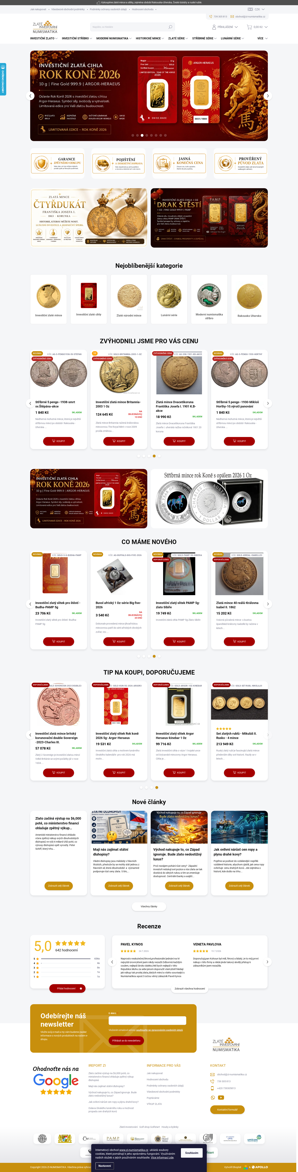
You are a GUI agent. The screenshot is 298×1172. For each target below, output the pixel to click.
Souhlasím (191, 1153)
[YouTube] (221, 1096)
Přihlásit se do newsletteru (126, 1040)
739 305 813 (224, 1081)
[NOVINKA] (239, 575)
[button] (36, 96)
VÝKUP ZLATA (154, 1104)
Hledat (170, 27)
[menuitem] (44, 38)
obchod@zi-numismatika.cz (232, 1074)
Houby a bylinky (170, 1127)
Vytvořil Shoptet (232, 1167)
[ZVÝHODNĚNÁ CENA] (58, 374)
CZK (257, 9)
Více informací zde (162, 1157)
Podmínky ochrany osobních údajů (108, 9)
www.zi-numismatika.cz (133, 1150)
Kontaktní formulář (227, 1109)
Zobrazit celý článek (58, 885)
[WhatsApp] (212, 1096)
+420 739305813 (226, 1088)
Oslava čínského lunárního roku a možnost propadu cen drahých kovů (111, 1110)
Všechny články (149, 906)
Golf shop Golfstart (149, 1127)
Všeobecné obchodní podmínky (68, 9)
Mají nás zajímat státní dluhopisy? (106, 1086)
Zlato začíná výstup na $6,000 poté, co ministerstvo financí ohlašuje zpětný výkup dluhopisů (111, 1076)
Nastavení (104, 1166)
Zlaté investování (129, 1127)
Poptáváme (153, 1098)
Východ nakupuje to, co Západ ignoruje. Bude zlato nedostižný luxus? (112, 1094)
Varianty (56, 772)
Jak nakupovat (38, 9)
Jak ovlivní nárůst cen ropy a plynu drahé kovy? (113, 1102)
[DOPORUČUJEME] (119, 706)
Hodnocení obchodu (142, 9)
